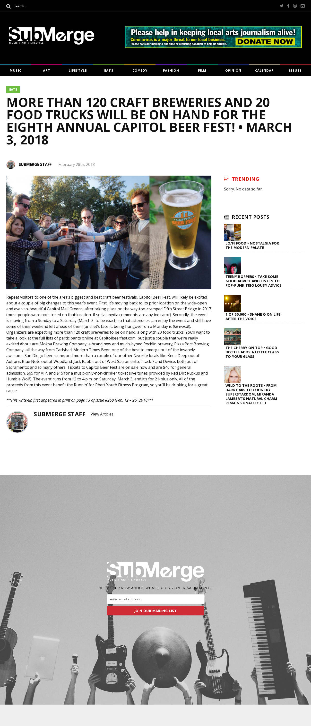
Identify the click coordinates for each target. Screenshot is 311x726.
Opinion (233, 70)
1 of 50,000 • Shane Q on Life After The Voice (253, 316)
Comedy (139, 70)
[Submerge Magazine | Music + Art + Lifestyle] (51, 43)
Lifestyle (77, 70)
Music (15, 70)
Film (202, 70)
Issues (295, 70)
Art (46, 70)
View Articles (102, 414)
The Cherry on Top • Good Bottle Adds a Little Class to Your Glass (252, 351)
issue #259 (104, 400)
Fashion (171, 70)
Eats (108, 70)
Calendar (264, 70)
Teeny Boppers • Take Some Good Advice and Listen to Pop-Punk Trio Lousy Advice (253, 280)
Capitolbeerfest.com (117, 338)
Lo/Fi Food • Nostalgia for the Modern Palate (252, 245)
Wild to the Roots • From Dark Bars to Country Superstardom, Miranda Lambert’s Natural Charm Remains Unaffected (251, 394)
